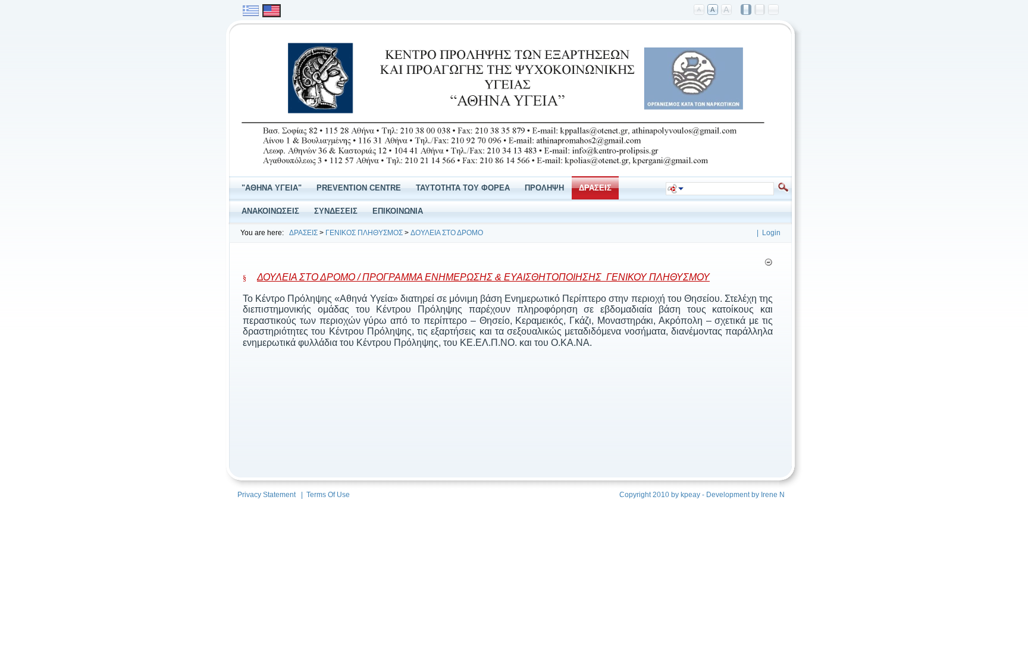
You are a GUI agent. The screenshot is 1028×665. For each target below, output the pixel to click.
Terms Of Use (328, 495)
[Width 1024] (747, 10)
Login (771, 233)
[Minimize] (768, 264)
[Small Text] (700, 10)
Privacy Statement (266, 495)
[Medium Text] (713, 10)
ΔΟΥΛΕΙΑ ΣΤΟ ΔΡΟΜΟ (446, 233)
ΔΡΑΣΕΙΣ (303, 233)
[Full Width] (774, 10)
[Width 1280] (760, 10)
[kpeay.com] (503, 168)
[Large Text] (727, 10)
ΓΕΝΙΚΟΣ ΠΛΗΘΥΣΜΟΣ (364, 233)
